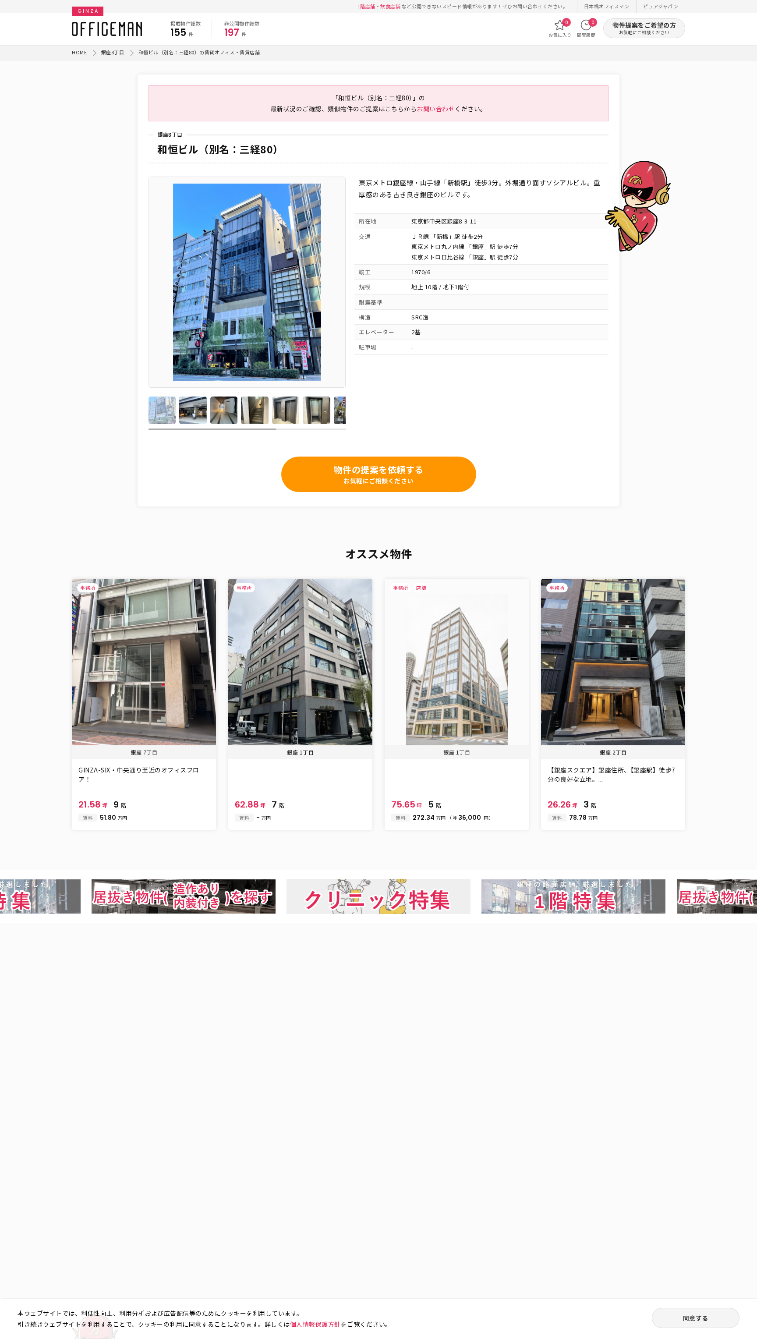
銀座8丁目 (112, 52)
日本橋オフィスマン (607, 6)
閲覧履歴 (586, 28)
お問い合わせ (436, 108)
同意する (695, 1318)
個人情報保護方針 (315, 1324)
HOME (79, 52)
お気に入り (560, 28)
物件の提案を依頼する (379, 474)
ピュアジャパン (661, 6)
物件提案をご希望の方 (644, 28)
